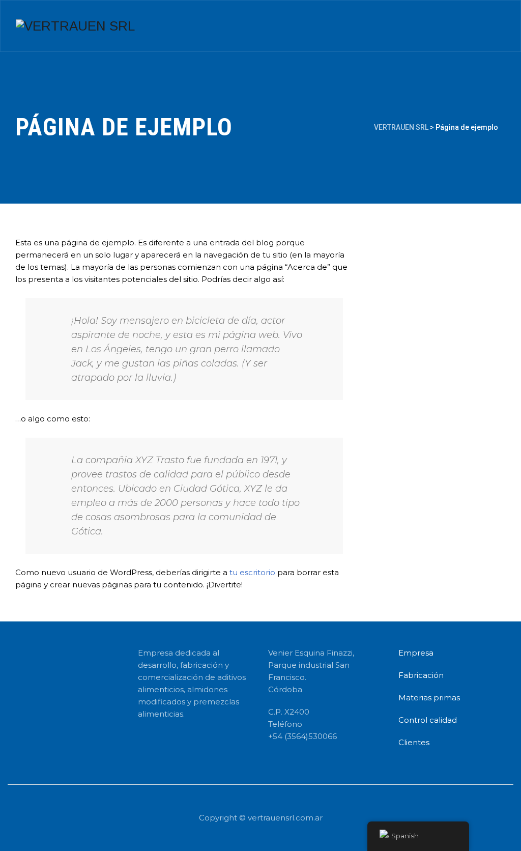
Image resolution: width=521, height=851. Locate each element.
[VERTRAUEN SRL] (75, 26)
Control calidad (427, 720)
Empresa (415, 653)
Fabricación (421, 675)
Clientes (413, 742)
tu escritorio (252, 572)
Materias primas (429, 697)
